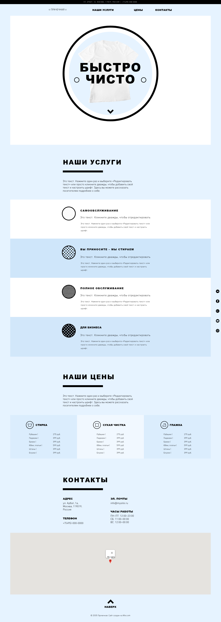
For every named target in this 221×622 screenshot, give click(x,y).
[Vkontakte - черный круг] (217, 291)
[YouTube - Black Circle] (217, 321)
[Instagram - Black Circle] (217, 330)
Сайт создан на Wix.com (119, 615)
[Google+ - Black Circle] (217, 311)
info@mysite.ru (119, 503)
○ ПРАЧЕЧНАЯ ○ (58, 9)
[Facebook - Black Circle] (217, 301)
